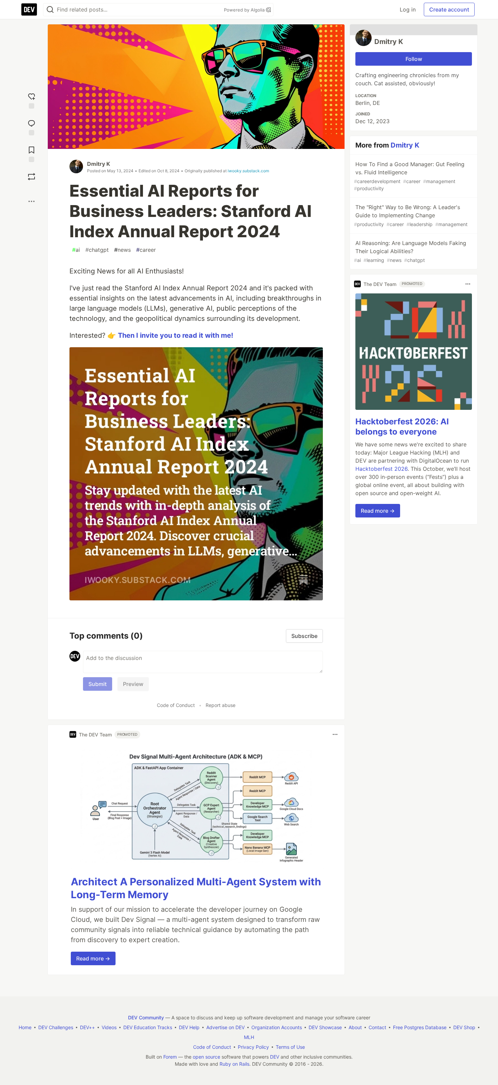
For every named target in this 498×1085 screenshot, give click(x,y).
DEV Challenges (55, 1027)
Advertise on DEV (225, 1027)
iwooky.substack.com (248, 170)
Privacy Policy (253, 1047)
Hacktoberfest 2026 (381, 468)
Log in (408, 9)
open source (206, 1057)
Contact (377, 1027)
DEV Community (146, 1017)
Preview (133, 684)
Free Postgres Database (420, 1027)
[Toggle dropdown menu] (335, 734)
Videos (109, 1027)
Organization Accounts (276, 1027)
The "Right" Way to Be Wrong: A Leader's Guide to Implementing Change (411, 215)
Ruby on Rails (234, 1064)
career (146, 249)
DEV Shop (464, 1027)
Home (25, 1027)
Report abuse (220, 705)
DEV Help (189, 1027)
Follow (414, 59)
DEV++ (87, 1027)
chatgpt (97, 249)
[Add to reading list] (31, 153)
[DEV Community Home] (29, 9)
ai (76, 249)
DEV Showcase (325, 1027)
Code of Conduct (176, 705)
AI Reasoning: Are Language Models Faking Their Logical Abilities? (410, 251)
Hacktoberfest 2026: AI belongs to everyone (402, 427)
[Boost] (31, 177)
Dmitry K (98, 163)
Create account (449, 9)
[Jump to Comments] (31, 126)
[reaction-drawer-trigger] (31, 100)
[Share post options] (31, 201)
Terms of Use (290, 1047)
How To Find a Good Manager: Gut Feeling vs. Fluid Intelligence (409, 176)
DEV (274, 1057)
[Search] (50, 9)
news (122, 249)
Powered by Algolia (245, 10)
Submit (97, 684)
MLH (249, 1037)
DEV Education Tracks (147, 1027)
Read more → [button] (93, 958)
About (355, 1027)
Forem (170, 1057)
